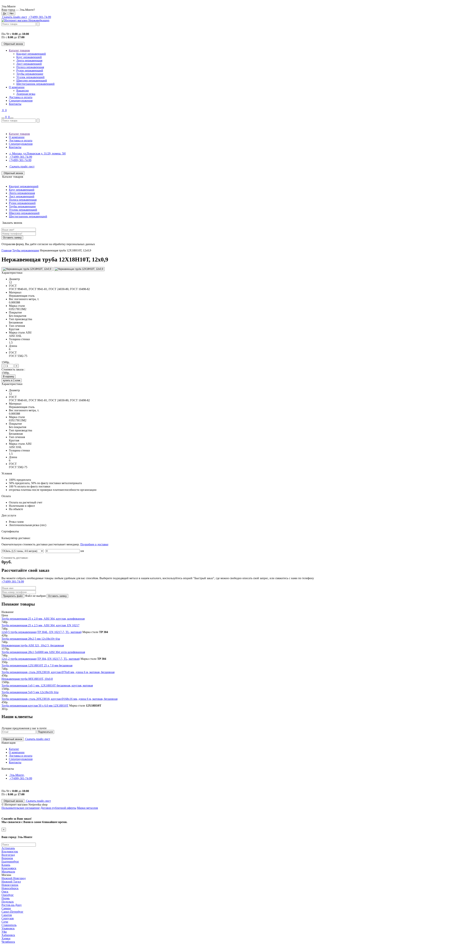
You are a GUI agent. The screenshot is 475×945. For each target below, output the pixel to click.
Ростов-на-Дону (11, 905)
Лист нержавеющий (29, 63)
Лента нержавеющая (29, 60)
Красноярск (8, 868)
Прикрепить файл (13, 596)
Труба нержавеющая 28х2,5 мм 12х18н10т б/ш (30, 638)
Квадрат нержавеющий (31, 53)
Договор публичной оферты (58, 807)
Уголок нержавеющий (30, 77)
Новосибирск (10, 888)
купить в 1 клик (11, 380)
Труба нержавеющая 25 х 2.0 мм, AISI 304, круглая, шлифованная (43, 618)
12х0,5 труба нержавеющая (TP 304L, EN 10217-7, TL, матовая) (41, 632)
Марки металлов (87, 807)
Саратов (6, 915)
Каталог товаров (19, 50)
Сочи (4, 921)
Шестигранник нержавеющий (35, 83)
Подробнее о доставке (94, 544)
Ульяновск (8, 928)
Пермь (5, 898)
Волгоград (8, 854)
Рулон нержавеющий (29, 70)
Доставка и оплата (20, 97)
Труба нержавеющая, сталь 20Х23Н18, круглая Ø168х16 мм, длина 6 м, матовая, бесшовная (59, 698)
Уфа (4, 931)
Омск (4, 891)
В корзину (8, 376)
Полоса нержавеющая (30, 67)
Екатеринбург (10, 861)
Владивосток (9, 851)
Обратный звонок (13, 44)
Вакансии (22, 90)
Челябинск (8, 941)
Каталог (14, 749)
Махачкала (8, 871)
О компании (16, 87)
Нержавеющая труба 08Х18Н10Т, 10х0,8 (27, 678)
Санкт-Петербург (12, 911)
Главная (6, 250)
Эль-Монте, (16, 775)
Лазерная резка (25, 93)
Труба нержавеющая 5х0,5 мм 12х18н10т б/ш (29, 692)
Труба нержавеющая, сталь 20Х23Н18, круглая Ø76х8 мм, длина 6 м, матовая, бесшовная (57, 672)
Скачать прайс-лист (14, 17)
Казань (5, 864)
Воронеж (7, 858)
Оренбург (7, 895)
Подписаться (45, 732)
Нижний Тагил (11, 881)
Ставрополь (9, 925)
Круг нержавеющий (29, 57)
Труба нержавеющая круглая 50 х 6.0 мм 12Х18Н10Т (34, 705)
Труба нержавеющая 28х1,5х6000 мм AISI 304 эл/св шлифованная (43, 652)
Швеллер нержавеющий (31, 80)
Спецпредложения (20, 100)
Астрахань (8, 848)
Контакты (15, 103)
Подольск (7, 901)
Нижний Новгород (13, 878)
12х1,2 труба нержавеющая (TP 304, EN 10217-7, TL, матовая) (40, 658)
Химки (5, 938)
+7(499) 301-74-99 (39, 17)
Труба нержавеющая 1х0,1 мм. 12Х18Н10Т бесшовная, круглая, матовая (47, 685)
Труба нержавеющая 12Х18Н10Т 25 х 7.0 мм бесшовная (36, 665)
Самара (6, 908)
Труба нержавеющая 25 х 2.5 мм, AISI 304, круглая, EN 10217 (40, 625)
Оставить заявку (12, 237)
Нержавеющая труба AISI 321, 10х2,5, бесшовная (32, 645)
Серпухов (7, 918)
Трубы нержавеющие (29, 73)
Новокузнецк (9, 885)
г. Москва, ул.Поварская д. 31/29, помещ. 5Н (37, 153)
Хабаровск (8, 935)
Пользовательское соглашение (20, 807)
